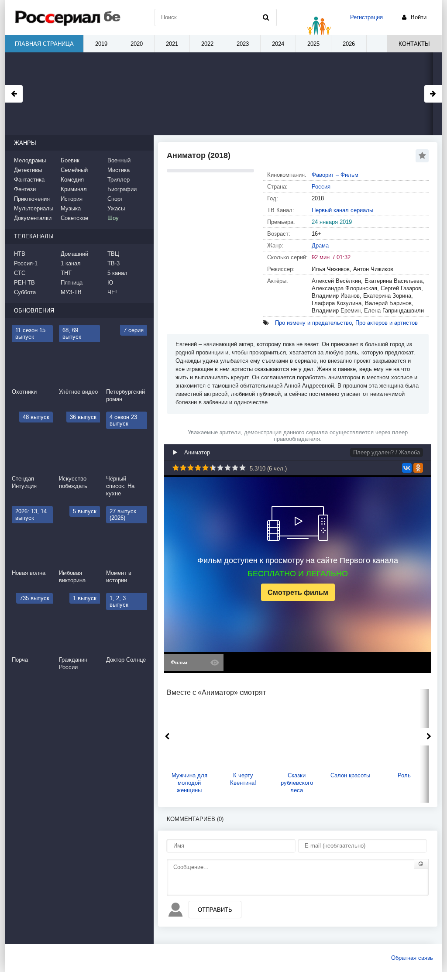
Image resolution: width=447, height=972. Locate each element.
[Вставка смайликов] (421, 864)
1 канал (71, 263)
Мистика (118, 170)
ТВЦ (113, 254)
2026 (349, 44)
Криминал (74, 189)
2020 (137, 44)
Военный (119, 160)
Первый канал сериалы (342, 210)
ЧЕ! (112, 292)
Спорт (115, 199)
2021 (172, 44)
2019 (101, 44)
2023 (243, 44)
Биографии (122, 189)
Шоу (113, 218)
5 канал (117, 273)
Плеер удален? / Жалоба (386, 452)
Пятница (72, 282)
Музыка (71, 208)
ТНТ (66, 273)
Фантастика (29, 179)
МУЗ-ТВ (71, 292)
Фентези (25, 189)
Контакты (414, 44)
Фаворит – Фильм (335, 175)
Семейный (74, 170)
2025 (313, 44)
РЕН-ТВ (24, 282)
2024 (278, 44)
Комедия (72, 179)
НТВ (19, 254)
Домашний (74, 254)
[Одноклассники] (418, 468)
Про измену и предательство (313, 322)
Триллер (118, 179)
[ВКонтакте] (407, 468)
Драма (320, 245)
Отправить (215, 910)
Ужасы (116, 208)
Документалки (33, 218)
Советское (74, 218)
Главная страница (44, 44)
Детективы (28, 170)
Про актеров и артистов (386, 322)
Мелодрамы (30, 160)
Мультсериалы (33, 208)
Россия (321, 186)
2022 (207, 44)
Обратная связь (412, 958)
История (72, 199)
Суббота (25, 292)
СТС (19, 273)
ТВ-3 (113, 263)
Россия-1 (26, 263)
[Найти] (266, 17)
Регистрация (366, 17)
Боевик (70, 160)
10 (242, 467)
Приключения (32, 199)
